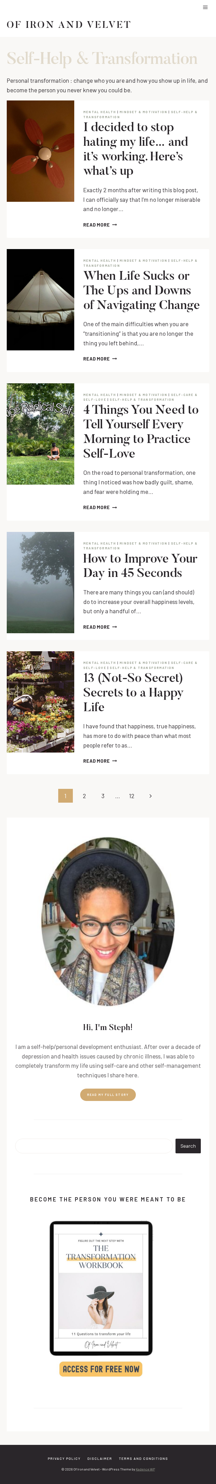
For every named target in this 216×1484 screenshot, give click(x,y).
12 (131, 795)
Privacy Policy (64, 1458)
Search (188, 1146)
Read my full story (108, 1094)
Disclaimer (99, 1458)
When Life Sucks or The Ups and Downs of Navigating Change (141, 291)
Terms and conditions (143, 1458)
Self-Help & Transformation (142, 399)
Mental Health (99, 112)
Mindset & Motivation (143, 112)
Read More (100, 224)
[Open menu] (205, 7)
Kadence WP (145, 1469)
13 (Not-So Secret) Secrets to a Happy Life (133, 694)
